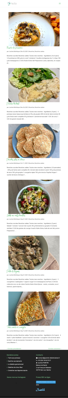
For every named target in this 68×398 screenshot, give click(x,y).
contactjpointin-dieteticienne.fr (48, 358)
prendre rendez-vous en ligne (46, 382)
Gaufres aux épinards (15, 361)
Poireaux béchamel (13, 103)
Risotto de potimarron (15, 48)
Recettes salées (39, 51)
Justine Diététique (14, 51)
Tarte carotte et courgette (16, 327)
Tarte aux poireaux (14, 358)
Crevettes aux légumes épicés (17, 370)
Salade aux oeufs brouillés (16, 215)
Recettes (31, 51)
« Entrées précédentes (14, 348)
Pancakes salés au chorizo (16, 159)
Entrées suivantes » (54, 348)
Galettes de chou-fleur (15, 367)
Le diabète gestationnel (15, 364)
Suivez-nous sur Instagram (17, 386)
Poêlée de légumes (13, 271)
